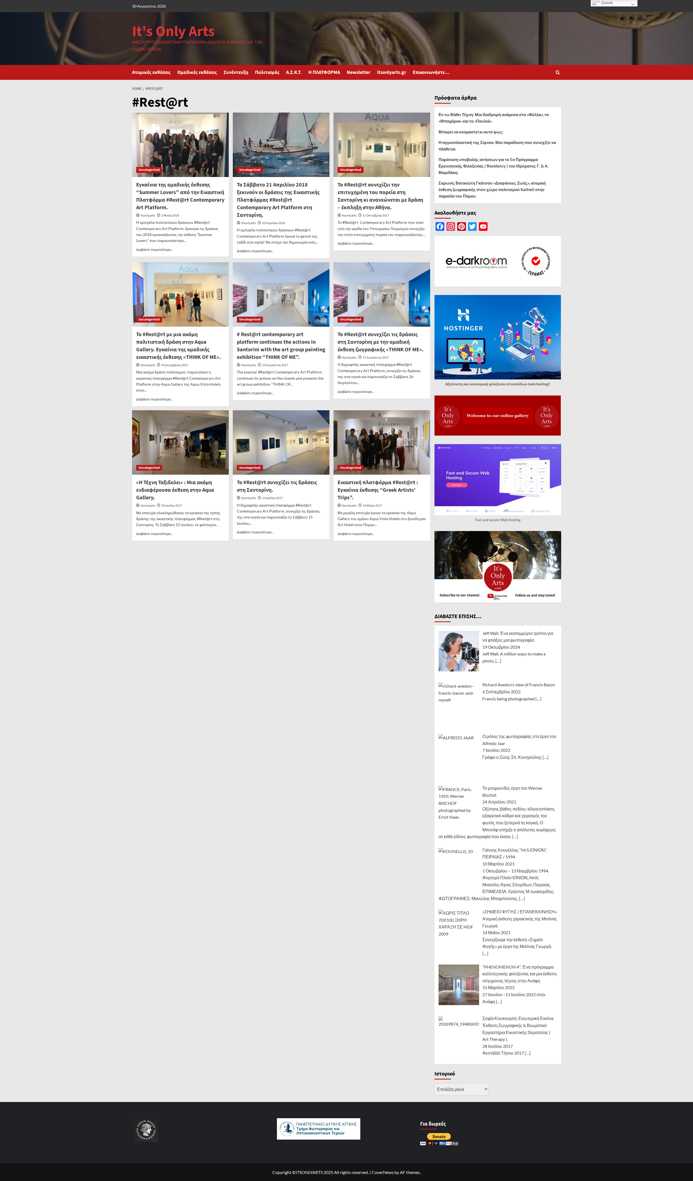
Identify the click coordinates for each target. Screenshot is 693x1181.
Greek (606, 3)
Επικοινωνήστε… (431, 72)
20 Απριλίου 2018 (273, 223)
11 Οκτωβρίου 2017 (376, 215)
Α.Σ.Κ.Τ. (294, 72)
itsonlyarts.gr (391, 72)
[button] (557, 72)
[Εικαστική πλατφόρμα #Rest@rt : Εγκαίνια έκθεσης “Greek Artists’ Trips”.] (382, 442)
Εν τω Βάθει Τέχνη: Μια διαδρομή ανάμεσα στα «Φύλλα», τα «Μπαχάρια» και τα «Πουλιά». (494, 117)
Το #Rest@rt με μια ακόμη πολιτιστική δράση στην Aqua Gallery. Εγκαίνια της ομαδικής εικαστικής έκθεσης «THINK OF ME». (178, 346)
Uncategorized (149, 170)
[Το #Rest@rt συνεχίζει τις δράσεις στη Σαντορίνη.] (281, 442)
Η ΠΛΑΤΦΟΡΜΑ (324, 72)
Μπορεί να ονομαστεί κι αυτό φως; (471, 131)
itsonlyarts (147, 215)
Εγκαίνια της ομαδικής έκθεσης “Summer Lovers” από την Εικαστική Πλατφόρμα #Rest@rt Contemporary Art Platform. (180, 196)
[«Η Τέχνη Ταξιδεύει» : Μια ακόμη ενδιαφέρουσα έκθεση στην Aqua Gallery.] (180, 442)
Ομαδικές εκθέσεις (197, 72)
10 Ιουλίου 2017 (272, 498)
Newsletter (358, 72)
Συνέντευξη (236, 72)
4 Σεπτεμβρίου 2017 (174, 365)
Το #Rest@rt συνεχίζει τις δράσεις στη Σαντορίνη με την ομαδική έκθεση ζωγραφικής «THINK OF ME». (381, 342)
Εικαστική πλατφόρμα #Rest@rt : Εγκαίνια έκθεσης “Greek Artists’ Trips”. (378, 490)
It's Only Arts (173, 31)
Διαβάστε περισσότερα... (154, 250)
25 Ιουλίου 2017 (171, 505)
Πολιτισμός (267, 72)
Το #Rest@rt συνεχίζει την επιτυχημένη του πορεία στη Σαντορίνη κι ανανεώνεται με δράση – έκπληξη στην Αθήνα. (380, 196)
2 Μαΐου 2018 (170, 215)
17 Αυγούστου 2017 (376, 357)
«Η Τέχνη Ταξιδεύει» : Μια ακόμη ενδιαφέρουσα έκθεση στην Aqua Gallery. (175, 490)
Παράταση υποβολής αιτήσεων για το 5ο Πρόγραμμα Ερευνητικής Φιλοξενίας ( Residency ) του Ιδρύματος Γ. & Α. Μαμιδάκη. (493, 166)
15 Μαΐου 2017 (372, 505)
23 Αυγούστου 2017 (275, 365)
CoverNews (383, 1172)
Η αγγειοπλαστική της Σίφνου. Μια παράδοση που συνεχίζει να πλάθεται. (497, 145)
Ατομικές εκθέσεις (151, 72)
